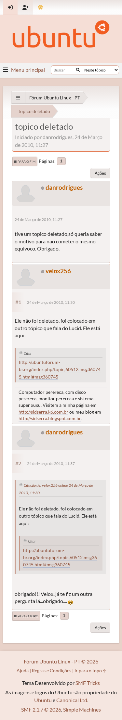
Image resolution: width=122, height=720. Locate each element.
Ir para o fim (24, 161)
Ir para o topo (26, 616)
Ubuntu (43, 700)
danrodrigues (64, 187)
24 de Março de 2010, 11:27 (38, 219)
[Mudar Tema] (40, 7)
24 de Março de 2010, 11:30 (51, 302)
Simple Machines (82, 709)
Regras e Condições (51, 670)
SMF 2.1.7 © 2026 (41, 709)
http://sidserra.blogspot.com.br (50, 418)
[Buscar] (78, 69)
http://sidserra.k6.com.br (43, 412)
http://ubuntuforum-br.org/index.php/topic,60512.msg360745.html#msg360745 (60, 369)
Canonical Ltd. (72, 700)
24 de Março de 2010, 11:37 (51, 463)
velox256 (58, 271)
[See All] (18, 97)
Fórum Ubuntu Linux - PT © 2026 (61, 661)
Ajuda (23, 670)
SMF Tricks (87, 683)
